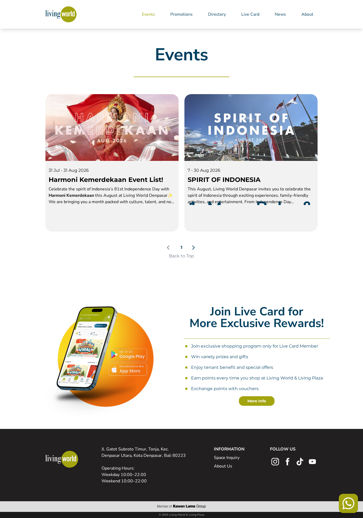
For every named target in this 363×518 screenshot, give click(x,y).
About (307, 14)
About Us (223, 466)
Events (148, 14)
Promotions (181, 14)
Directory (217, 14)
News (280, 14)
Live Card (250, 14)
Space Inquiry (226, 458)
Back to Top (181, 255)
